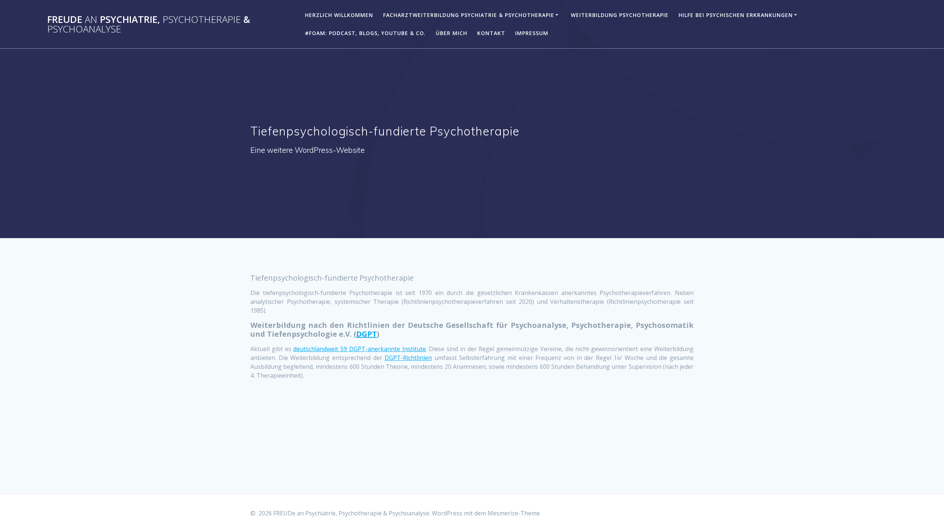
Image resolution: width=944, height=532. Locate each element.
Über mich (451, 33)
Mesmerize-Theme (513, 513)
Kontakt (491, 33)
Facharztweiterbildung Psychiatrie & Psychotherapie (468, 14)
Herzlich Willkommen (339, 14)
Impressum (531, 33)
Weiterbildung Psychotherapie (620, 14)
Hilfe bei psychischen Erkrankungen (735, 14)
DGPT (366, 334)
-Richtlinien (416, 358)
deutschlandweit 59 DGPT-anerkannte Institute (359, 349)
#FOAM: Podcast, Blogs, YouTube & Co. (365, 33)
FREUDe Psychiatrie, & (148, 24)
